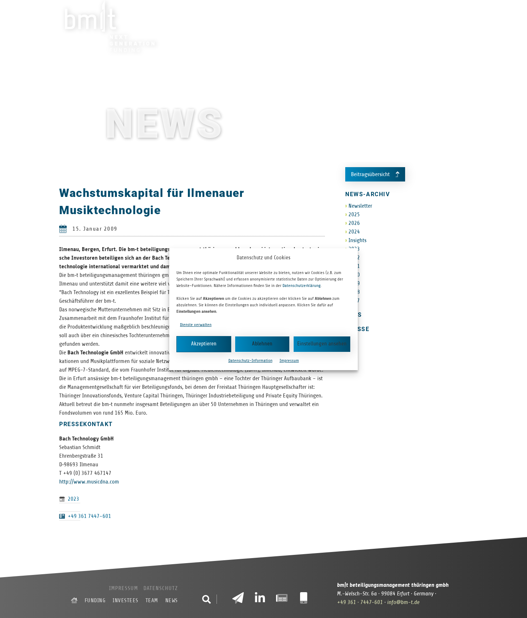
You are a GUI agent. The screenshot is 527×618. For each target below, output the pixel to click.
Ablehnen (262, 344)
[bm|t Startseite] (74, 600)
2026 (354, 223)
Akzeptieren (204, 344)
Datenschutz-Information (250, 360)
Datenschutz (160, 588)
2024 (354, 231)
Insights (357, 240)
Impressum (289, 360)
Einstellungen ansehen (322, 344)
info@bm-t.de (403, 602)
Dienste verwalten (196, 324)
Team (389, 27)
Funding (313, 27)
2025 (354, 214)
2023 (73, 499)
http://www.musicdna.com (89, 481)
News (416, 27)
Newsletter (360, 206)
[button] (206, 599)
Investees (355, 27)
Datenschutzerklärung (302, 285)
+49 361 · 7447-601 (360, 602)
